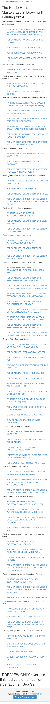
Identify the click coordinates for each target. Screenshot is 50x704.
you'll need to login (35, 694)
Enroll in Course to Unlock (25, 697)
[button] (7, 1)
